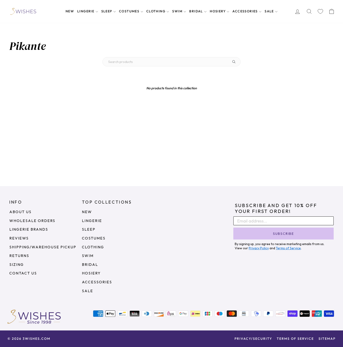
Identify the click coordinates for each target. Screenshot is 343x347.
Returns (19, 255)
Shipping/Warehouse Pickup (42, 247)
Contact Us (23, 273)
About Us (20, 211)
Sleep (107, 11)
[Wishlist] (320, 11)
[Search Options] (236, 61)
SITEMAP (327, 339)
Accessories (245, 11)
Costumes (129, 11)
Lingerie (86, 11)
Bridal (196, 11)
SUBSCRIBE (283, 234)
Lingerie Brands (28, 229)
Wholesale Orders (32, 220)
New (70, 11)
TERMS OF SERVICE (295, 339)
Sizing (16, 264)
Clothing (156, 11)
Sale (270, 11)
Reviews (19, 238)
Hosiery (218, 11)
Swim (177, 11)
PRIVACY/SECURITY (253, 339)
